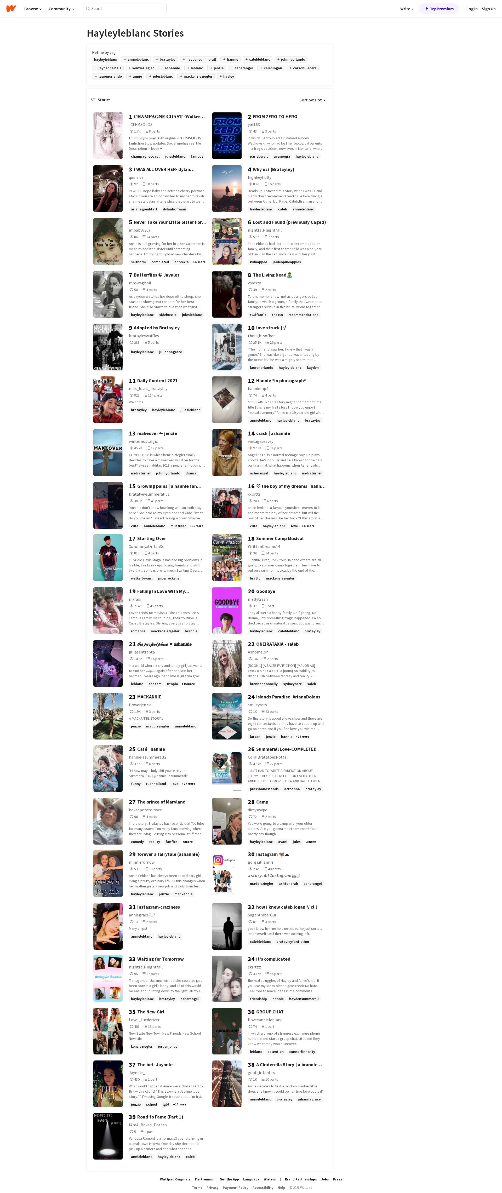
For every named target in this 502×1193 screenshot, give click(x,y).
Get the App (229, 1179)
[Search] (88, 9)
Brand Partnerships (301, 1179)
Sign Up (489, 8)
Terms (197, 1187)
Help (281, 1187)
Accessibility (263, 1187)
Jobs (325, 1179)
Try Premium (442, 8)
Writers (270, 1179)
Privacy (213, 1187)
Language (251, 1179)
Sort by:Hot (310, 99)
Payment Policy (235, 1187)
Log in (472, 8)
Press (337, 1179)
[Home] (11, 8)
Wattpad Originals (175, 1179)
